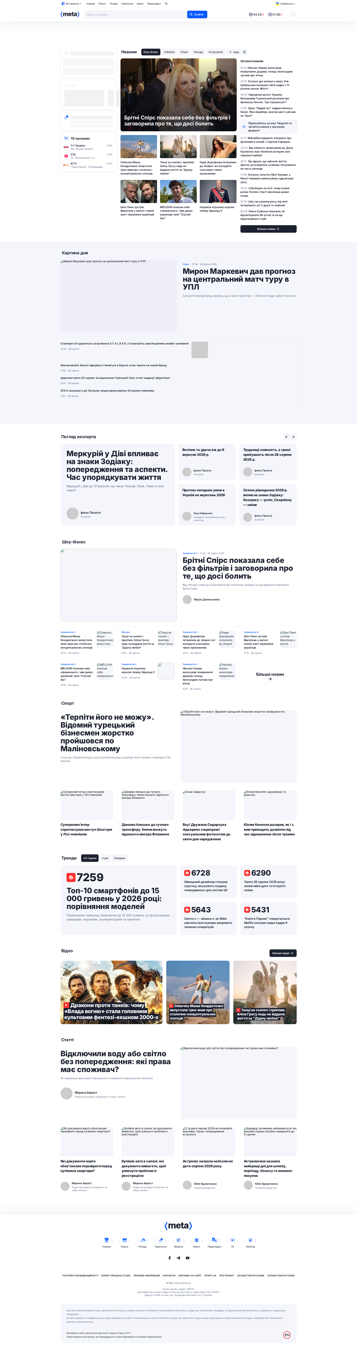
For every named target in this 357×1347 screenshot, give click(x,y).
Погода (114, 3)
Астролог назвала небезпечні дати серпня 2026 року (208, 1163)
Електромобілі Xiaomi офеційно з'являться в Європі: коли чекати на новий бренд (114, 365)
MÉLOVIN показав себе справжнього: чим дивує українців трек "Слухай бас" (176, 212)
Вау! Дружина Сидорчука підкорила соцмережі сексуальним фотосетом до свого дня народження (207, 832)
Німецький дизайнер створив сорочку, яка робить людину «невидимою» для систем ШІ (206, 886)
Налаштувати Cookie (250, 1275)
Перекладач (154, 3)
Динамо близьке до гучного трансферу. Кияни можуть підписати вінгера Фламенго (145, 829)
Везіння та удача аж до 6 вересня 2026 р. (203, 452)
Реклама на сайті (189, 1275)
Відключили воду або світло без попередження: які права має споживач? (116, 1061)
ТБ (166, 3)
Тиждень (119, 858)
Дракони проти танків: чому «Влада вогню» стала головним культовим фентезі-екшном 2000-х (111, 992)
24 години (89, 858)
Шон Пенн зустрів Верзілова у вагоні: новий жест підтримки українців (137, 210)
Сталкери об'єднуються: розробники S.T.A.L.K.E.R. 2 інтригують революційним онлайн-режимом (125, 343)
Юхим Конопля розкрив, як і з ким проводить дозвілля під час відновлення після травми (269, 829)
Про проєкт (226, 1275)
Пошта (102, 3)
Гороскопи (127, 3)
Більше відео (281, 953)
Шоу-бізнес (151, 52)
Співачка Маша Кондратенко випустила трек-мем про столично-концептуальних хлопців (136, 168)
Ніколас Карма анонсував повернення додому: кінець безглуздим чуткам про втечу (198, 676)
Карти (140, 3)
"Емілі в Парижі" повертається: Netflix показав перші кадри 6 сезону (267, 923)
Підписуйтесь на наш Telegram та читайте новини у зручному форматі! (270, 127)
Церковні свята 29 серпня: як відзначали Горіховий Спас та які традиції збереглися (115, 377)
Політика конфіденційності (80, 1275)
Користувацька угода (115, 1275)
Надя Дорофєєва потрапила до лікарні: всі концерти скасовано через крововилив (218, 168)
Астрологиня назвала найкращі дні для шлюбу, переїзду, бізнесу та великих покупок (268, 1168)
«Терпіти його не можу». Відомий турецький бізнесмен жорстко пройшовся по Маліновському (107, 733)
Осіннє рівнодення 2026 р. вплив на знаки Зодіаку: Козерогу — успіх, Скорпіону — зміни (267, 497)
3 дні (105, 858)
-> (270, 676)
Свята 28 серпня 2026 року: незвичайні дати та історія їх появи (265, 886)
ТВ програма (80, 138)
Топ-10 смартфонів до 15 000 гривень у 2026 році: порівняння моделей (114, 898)
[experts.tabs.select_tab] (286, 437)
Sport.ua (210, 1275)
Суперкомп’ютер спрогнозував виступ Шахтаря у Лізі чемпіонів (86, 829)
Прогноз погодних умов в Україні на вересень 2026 (203, 492)
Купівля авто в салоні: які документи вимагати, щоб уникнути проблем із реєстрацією (144, 1168)
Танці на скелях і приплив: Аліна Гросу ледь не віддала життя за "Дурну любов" (177, 168)
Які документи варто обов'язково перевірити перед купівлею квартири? (86, 1166)
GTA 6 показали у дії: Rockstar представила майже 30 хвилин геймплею (107, 390)
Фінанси (178, 1246)
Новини (91, 3)
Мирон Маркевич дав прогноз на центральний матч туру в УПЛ (239, 279)
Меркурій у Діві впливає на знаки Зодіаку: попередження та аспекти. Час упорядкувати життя (117, 465)
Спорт (184, 52)
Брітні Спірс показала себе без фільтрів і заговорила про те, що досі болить (238, 568)
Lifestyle (169, 52)
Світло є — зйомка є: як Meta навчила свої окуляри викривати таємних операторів (208, 923)
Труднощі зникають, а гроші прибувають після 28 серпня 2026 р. (267, 454)
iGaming (250, 1246)
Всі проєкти (72, 3)
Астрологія (216, 52)
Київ (236, 52)
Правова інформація (146, 1275)
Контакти (169, 1275)
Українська (286, 3)
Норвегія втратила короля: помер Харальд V (217, 208)
